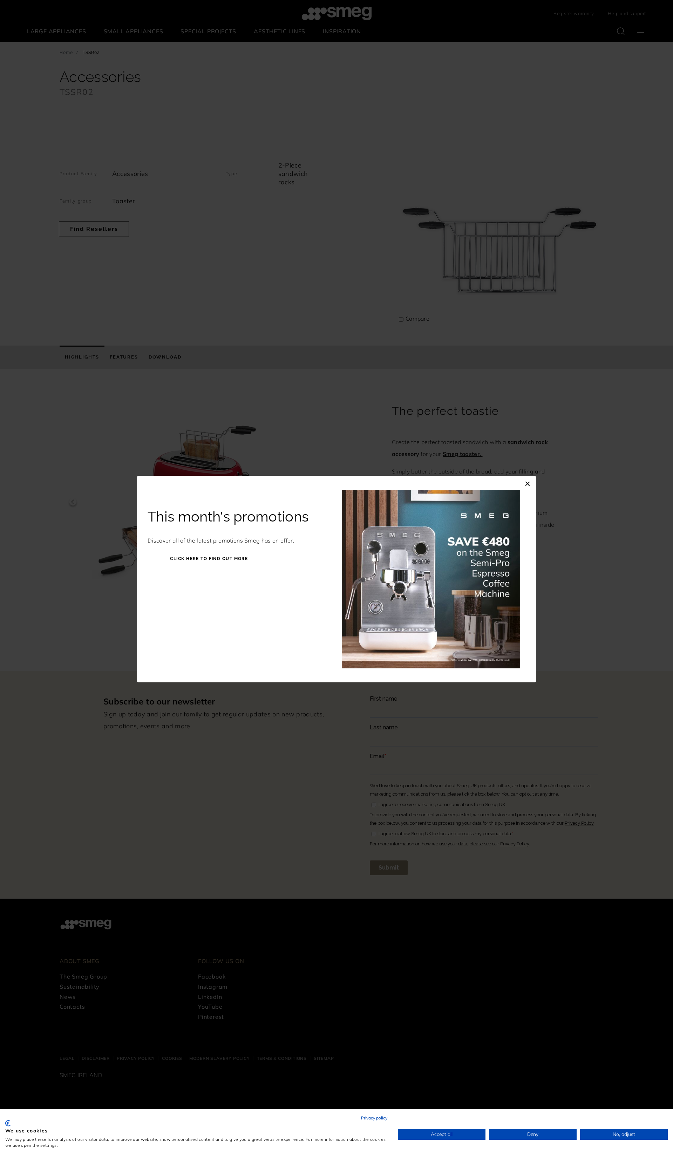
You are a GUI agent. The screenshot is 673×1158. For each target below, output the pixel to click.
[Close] (527, 483)
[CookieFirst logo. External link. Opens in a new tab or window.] (8, 1123)
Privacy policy (374, 1117)
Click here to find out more (208, 558)
